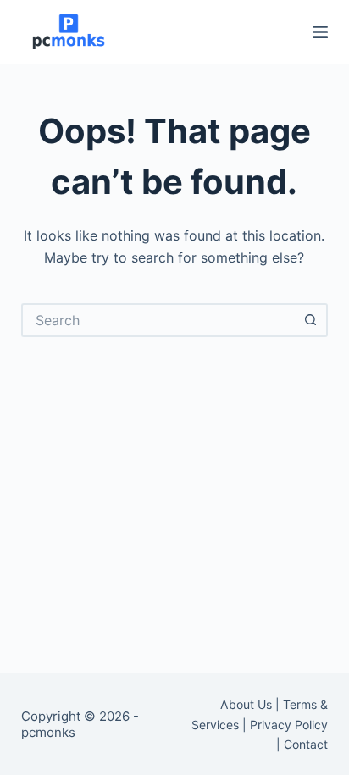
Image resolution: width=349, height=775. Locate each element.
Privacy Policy (289, 724)
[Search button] (311, 320)
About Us (246, 704)
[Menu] (320, 32)
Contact (306, 744)
